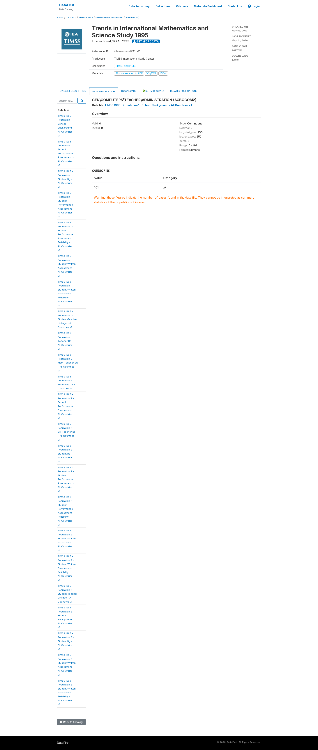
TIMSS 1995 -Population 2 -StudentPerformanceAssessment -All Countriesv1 (66, 479)
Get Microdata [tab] (154, 91)
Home (60, 17)
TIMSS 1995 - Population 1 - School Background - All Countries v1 (148, 105)
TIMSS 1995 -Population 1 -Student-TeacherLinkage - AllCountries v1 (67, 319)
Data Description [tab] (103, 91)
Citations (182, 6)
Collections (163, 6)
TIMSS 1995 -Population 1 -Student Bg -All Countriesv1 (65, 179)
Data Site (71, 17)
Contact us (235, 6)
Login (256, 6)
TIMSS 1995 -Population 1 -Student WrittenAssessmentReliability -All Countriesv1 (67, 293)
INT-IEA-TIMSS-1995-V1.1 (109, 17)
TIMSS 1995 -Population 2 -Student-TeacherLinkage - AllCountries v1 (67, 593)
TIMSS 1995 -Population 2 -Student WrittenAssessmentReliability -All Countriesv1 (67, 568)
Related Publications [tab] (183, 91)
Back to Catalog (73, 722)
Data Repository (139, 6)
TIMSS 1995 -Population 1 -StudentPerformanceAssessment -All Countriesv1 (66, 204)
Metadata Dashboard (208, 6)
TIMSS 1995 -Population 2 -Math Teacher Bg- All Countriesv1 (68, 362)
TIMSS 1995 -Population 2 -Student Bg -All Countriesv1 (66, 453)
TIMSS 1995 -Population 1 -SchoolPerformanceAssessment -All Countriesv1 (66, 153)
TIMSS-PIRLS (86, 17)
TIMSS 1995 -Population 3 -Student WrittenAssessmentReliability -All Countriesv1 (67, 692)
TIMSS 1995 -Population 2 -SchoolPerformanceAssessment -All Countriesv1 (66, 406)
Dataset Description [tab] (73, 91)
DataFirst (66, 5)
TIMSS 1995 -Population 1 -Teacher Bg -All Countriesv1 (65, 341)
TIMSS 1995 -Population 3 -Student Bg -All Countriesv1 (66, 641)
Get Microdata (147, 41)
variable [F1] (132, 17)
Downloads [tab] (128, 91)
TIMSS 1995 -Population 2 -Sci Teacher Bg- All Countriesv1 (66, 431)
